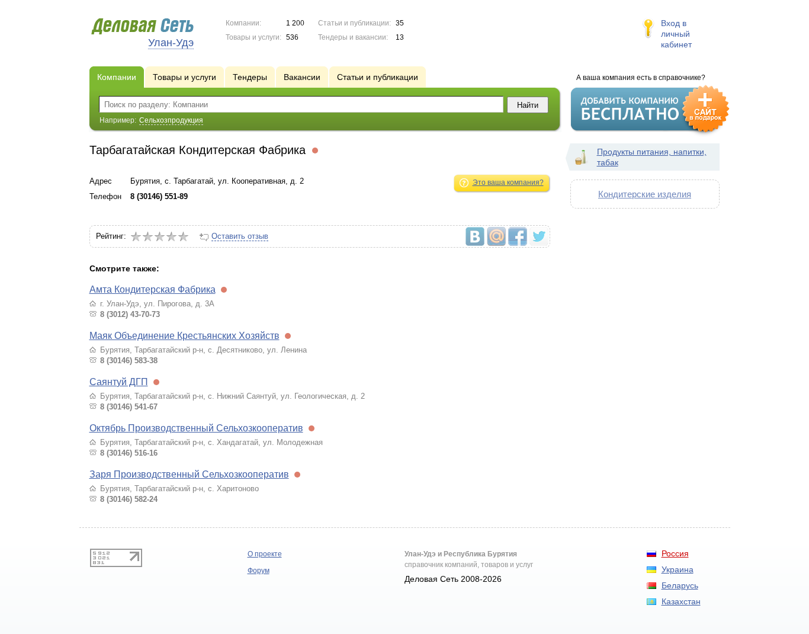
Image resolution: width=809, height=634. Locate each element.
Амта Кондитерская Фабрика (152, 289)
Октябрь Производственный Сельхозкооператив (196, 428)
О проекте (265, 554)
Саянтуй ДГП (118, 382)
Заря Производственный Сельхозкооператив (189, 474)
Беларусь (680, 585)
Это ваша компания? (508, 182)
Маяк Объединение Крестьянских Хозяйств (184, 336)
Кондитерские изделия (644, 194)
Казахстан (681, 601)
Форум (258, 570)
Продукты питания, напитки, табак (652, 157)
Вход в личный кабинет (676, 33)
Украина (678, 569)
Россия (675, 553)
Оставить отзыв (239, 236)
